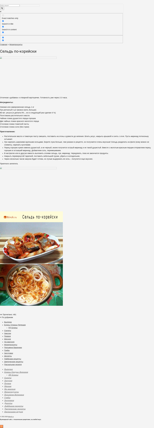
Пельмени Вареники (13, 348)
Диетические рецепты (13, 362)
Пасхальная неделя (13, 365)
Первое (7, 336)
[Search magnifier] (2, 8)
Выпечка (8, 322)
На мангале (9, 342)
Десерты (8, 356)
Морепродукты (10, 345)
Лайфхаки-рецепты (12, 359)
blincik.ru (11, 416)
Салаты (7, 331)
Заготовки (8, 353)
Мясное (7, 339)
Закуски (7, 333)
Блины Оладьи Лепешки (15, 325)
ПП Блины (12, 328)
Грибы (7, 350)
